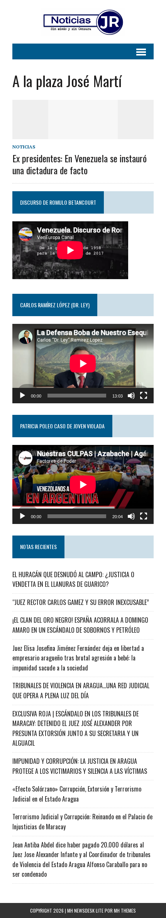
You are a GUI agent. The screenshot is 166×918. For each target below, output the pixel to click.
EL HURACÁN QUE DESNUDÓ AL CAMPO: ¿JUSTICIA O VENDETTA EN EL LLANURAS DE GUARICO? (73, 579)
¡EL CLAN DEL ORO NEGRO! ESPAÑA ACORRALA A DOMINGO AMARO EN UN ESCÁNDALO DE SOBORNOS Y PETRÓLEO (80, 625)
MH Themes (125, 910)
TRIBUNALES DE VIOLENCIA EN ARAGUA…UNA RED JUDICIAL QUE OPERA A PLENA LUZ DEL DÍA (80, 690)
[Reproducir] (22, 395)
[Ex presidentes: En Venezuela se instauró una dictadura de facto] (83, 134)
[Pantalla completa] (143, 395)
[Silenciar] (131, 395)
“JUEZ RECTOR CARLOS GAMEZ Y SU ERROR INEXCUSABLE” (80, 602)
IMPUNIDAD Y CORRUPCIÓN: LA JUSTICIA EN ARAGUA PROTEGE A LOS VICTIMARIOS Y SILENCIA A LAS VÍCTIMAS (79, 766)
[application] (83, 363)
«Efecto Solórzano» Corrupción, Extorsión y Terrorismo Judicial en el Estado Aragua (76, 793)
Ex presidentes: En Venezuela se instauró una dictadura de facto (79, 164)
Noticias (23, 147)
